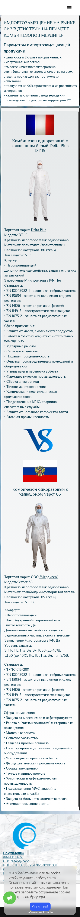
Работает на (40, 912)
